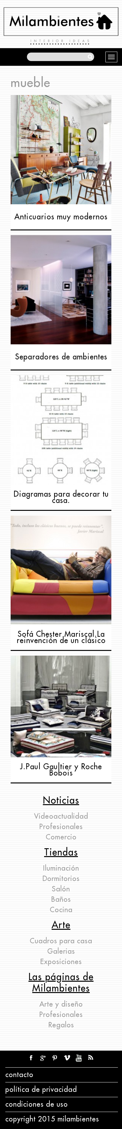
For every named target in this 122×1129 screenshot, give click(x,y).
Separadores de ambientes (61, 357)
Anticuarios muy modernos (61, 217)
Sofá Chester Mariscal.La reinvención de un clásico (61, 637)
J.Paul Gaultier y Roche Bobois (61, 770)
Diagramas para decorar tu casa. (61, 497)
